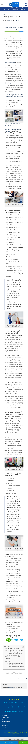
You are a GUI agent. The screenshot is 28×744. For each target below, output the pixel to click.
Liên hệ (23, 9)
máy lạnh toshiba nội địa (14, 733)
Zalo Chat (10, 742)
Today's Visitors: (6, 721)
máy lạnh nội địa (23, 732)
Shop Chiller (15, 9)
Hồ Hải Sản (6, 9)
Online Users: (5, 717)
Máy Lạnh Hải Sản (9, 7)
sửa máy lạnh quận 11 (21, 678)
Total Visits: (5, 725)
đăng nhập (11, 687)
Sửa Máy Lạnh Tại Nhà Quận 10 (14, 28)
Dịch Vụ (5, 14)
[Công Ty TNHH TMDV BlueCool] (14, 4)
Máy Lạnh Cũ (19, 7)
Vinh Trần (17, 20)
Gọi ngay (24, 742)
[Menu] (2, 4)
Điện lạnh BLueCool (10, 62)
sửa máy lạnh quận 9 (6, 678)
